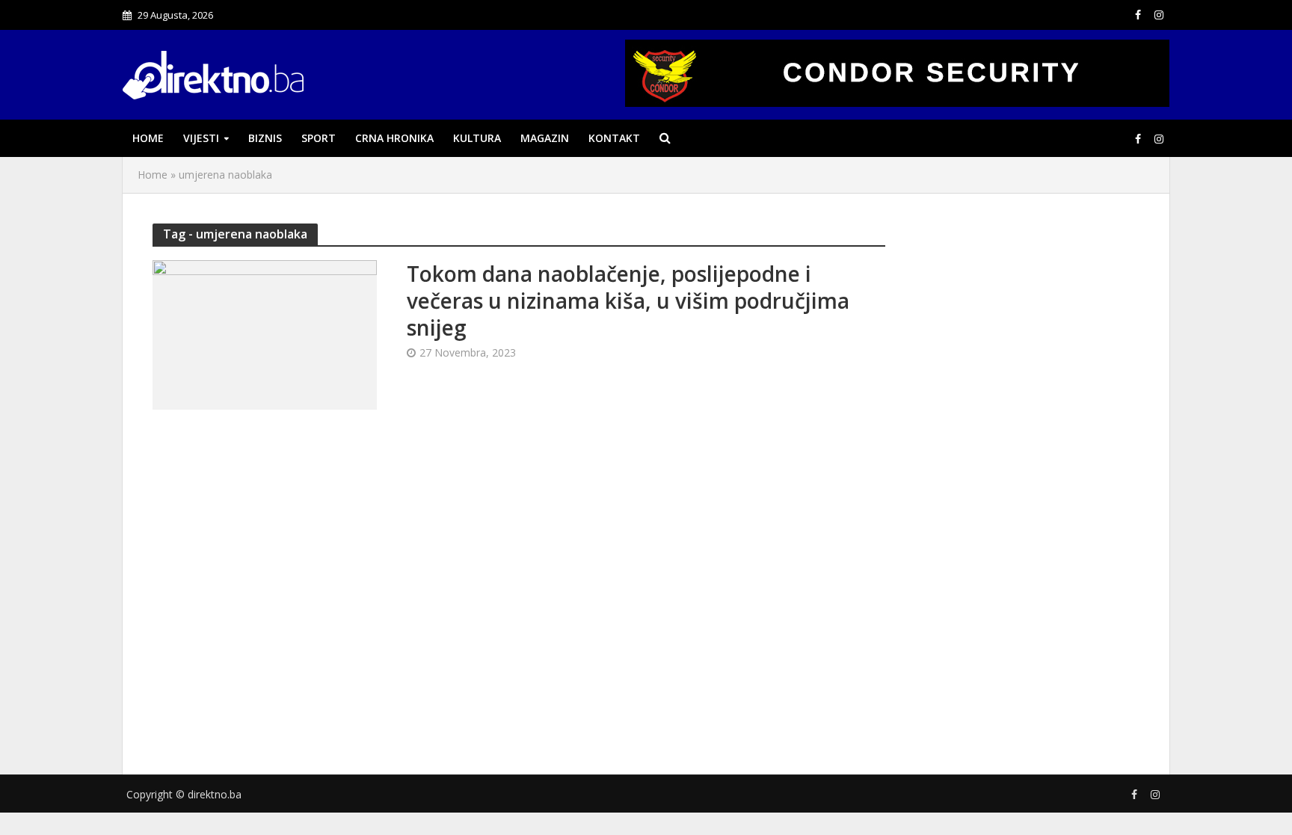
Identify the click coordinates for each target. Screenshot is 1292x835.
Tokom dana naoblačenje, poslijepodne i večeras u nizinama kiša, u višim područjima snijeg (628, 300)
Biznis (265, 138)
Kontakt (614, 138)
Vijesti (201, 138)
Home (148, 138)
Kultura (477, 138)
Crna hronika (394, 138)
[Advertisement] (1027, 480)
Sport (318, 138)
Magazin (544, 138)
